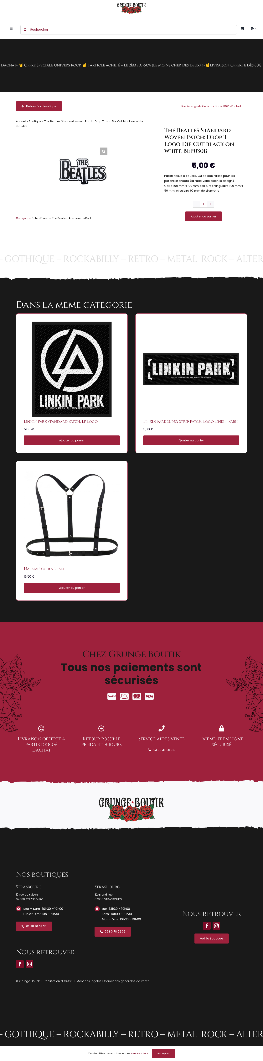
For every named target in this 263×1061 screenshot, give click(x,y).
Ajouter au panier (203, 216)
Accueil (21, 121)
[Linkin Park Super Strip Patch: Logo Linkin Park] (191, 324)
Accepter (163, 1053)
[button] (103, 151)
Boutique (35, 121)
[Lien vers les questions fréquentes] (131, 65)
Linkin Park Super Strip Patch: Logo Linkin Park (190, 421)
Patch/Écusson (41, 218)
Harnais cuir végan (44, 568)
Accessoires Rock (80, 218)
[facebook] (20, 964)
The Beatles (59, 218)
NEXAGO (67, 981)
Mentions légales (89, 981)
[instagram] (29, 964)
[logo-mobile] (131, 4)
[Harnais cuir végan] (72, 471)
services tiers (139, 1053)
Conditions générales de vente (127, 981)
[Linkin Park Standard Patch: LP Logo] (72, 324)
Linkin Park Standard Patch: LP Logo (61, 421)
